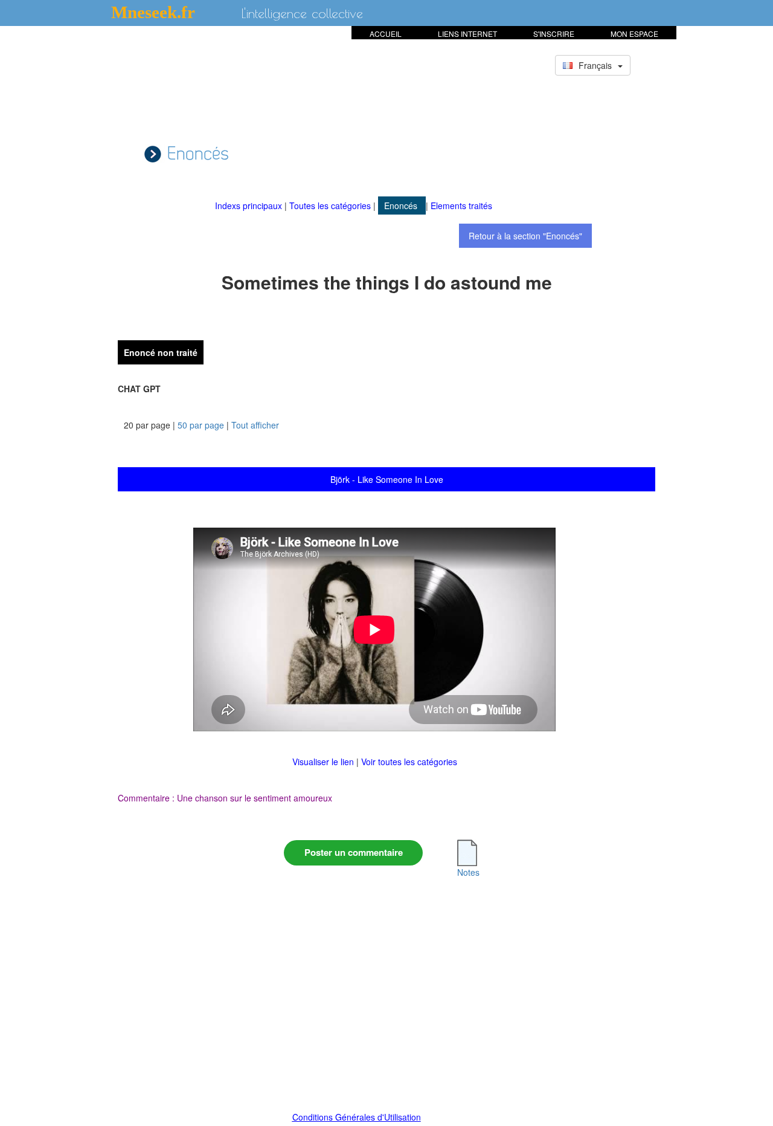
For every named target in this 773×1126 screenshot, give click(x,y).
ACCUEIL (386, 33)
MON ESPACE (634, 33)
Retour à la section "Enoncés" (525, 236)
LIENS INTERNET (467, 33)
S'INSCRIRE (553, 33)
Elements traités (461, 205)
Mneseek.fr (153, 12)
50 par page (201, 425)
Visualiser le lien (324, 762)
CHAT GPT (139, 389)
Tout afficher (255, 425)
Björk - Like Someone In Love (386, 479)
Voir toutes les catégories (409, 762)
